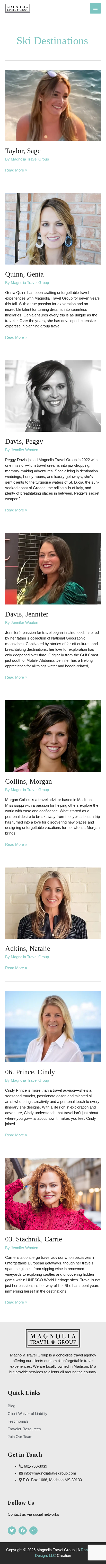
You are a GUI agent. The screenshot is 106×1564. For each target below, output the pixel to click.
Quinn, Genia (24, 274)
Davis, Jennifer (26, 614)
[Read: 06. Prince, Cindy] (53, 1026)
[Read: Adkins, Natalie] (53, 903)
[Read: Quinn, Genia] (53, 229)
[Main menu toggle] (95, 8)
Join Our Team (20, 1437)
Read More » (16, 170)
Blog (11, 1406)
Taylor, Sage (23, 151)
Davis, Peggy (24, 441)
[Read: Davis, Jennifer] (53, 569)
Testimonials (18, 1421)
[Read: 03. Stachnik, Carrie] (53, 1194)
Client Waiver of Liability (27, 1414)
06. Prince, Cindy (30, 1072)
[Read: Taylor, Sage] (53, 105)
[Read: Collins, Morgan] (53, 736)
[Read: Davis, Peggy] (53, 396)
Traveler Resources (24, 1429)
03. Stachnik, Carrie (33, 1239)
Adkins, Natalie (27, 948)
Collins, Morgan (28, 781)
